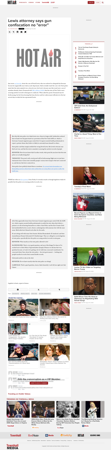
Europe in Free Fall (83, 66)
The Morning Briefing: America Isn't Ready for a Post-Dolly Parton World (91, 421)
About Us (29, 440)
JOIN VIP (91, 2)
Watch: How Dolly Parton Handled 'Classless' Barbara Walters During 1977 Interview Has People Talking (68, 422)
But (38, 168)
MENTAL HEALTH (25, 293)
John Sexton (77, 271)
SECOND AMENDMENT (45, 293)
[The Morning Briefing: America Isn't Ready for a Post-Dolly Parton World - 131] (92, 409)
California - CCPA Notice (78, 440)
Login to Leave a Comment (39, 383)
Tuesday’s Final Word (84, 71)
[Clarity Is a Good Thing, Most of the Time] (88, 123)
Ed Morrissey (13, 28)
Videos (31, 2)
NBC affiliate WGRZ (38, 90)
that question (24, 180)
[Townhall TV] (45, 3)
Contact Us (69, 440)
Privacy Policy (63, 440)
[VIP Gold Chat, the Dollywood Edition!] (88, 95)
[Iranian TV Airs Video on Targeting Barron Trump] (88, 256)
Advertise (49, 440)
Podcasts (23, 2)
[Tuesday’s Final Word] (88, 175)
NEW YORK (34, 293)
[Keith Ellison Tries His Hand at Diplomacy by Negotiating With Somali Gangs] (88, 286)
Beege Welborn (78, 219)
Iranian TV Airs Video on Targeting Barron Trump (87, 268)
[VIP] (53, 3)
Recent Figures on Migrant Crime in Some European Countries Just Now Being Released (89, 77)
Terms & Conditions (56, 440)
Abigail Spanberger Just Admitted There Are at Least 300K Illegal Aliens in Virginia (17, 421)
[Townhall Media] (12, 446)
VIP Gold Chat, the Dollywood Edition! (85, 107)
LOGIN (97, 2)
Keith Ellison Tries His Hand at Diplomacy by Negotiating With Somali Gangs (86, 298)
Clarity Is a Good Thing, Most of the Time (87, 135)
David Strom (77, 138)
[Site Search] (102, 2)
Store (38, 2)
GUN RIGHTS (15, 293)
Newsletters (43, 440)
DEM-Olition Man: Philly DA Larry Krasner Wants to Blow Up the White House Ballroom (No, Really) (42, 422)
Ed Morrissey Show (36, 440)
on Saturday (18, 83)
